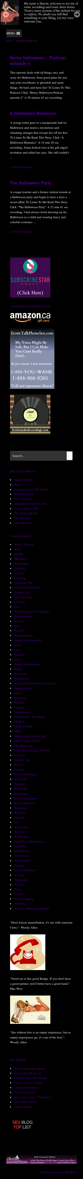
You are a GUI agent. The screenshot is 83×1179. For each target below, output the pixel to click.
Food (17, 645)
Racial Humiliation (26, 798)
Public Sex (20, 789)
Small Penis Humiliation (29, 841)
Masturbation (22, 712)
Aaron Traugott (23, 544)
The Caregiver (23, 499)
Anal (17, 549)
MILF (17, 731)
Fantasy (19, 621)
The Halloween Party (31, 183)
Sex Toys (19, 832)
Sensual (19, 817)
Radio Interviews (25, 803)
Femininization (23, 635)
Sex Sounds (21, 827)
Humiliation (21, 678)
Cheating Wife (23, 582)
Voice (18, 889)
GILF (17, 659)
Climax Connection (26, 1087)
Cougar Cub (22, 592)
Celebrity (20, 568)
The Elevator (22, 518)
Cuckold (19, 602)
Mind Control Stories (27, 741)
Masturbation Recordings (30, 717)
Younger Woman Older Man (32, 908)
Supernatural (22, 860)
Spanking (20, 846)
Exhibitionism (23, 616)
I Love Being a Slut (26, 508)
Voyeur (18, 894)
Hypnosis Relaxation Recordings (35, 683)
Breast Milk (21, 563)
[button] (10, 33)
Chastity (19, 573)
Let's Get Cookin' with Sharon (33, 1097)
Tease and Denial (25, 870)
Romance (20, 812)
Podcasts (19, 784)
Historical (20, 674)
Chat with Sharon (25, 1092)
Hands (18, 669)
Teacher (19, 865)
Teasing (19, 875)
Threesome (21, 880)
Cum (17, 607)
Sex (16, 822)
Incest (18, 693)
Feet (17, 626)
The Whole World (25, 513)
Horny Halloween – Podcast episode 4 (38, 60)
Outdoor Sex (22, 760)
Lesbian (19, 702)
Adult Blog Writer (25, 1102)
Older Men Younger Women (32, 750)
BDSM (18, 554)
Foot (17, 650)
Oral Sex (19, 755)
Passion (19, 769)
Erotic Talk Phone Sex (28, 1073)
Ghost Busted (22, 523)
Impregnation (22, 688)
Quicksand (21, 793)
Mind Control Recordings (30, 736)
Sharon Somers (23, 1107)
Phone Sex (20, 779)
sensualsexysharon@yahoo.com (30, 306)
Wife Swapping (23, 899)
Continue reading (21, 167)
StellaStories (22, 851)
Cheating (20, 578)
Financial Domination (28, 640)
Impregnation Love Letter (30, 503)
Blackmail (20, 559)
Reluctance (21, 808)
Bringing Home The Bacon (31, 489)
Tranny (18, 884)
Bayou (18, 484)
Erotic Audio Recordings (30, 1068)
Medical (19, 721)
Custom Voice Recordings (30, 1078)
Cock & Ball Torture (27, 587)
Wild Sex (20, 903)
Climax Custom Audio (28, 1083)
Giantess (19, 654)
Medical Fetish (23, 726)
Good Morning (23, 480)
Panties (18, 765)
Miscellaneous (23, 745)
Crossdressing (23, 597)
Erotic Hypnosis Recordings (32, 611)
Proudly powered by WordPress (59, 1172)
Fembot (19, 630)
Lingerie (19, 707)
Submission (21, 856)
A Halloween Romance (33, 113)
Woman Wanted (24, 494)
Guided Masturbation (27, 664)
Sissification (21, 837)
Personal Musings (25, 774)
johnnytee (20, 698)
